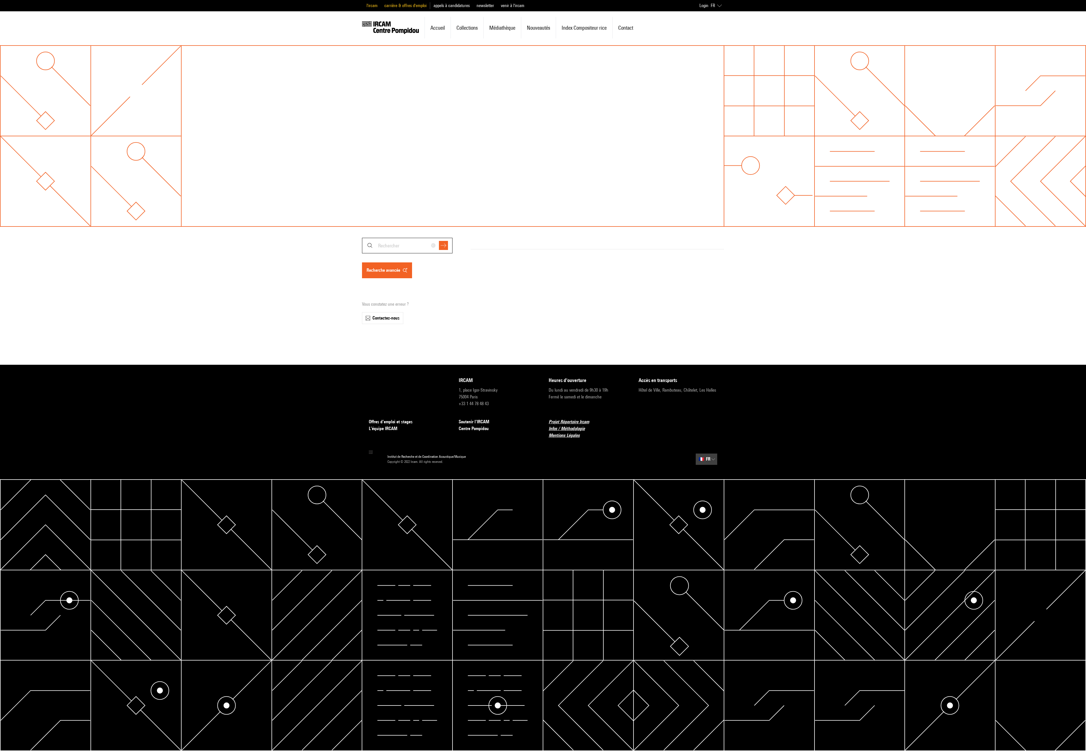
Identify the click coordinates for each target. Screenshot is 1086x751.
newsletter (485, 5)
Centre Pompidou (474, 428)
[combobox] (407, 245)
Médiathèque (502, 28)
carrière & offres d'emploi (405, 5)
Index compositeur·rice (584, 28)
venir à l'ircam (512, 5)
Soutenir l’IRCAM (474, 421)
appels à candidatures (452, 5)
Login (703, 5)
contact (625, 28)
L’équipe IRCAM (383, 428)
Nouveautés (538, 28)
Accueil (437, 28)
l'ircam (372, 5)
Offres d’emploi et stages (391, 421)
